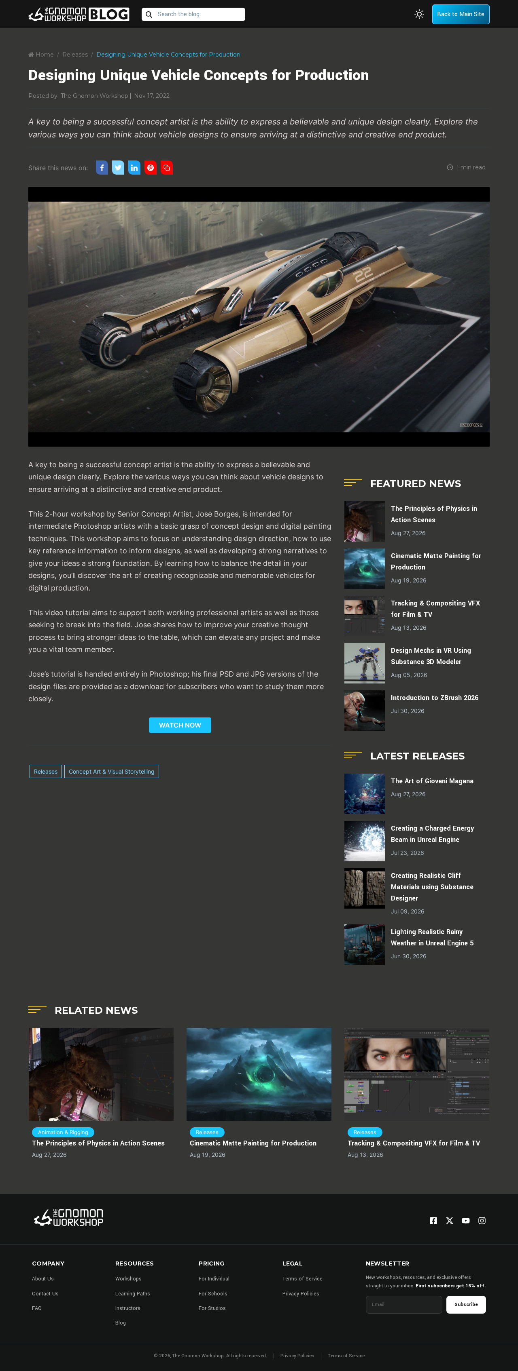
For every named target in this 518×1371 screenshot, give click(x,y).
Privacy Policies (300, 1293)
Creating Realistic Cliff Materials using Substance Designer (432, 887)
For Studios (212, 1308)
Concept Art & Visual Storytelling (112, 771)
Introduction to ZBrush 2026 (434, 697)
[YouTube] (466, 1221)
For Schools (213, 1293)
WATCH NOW (180, 725)
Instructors (127, 1308)
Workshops (128, 1278)
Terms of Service (302, 1278)
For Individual (214, 1278)
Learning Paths (132, 1293)
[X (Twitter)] (450, 1221)
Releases (75, 54)
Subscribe (466, 1304)
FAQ (37, 1308)
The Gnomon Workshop (94, 95)
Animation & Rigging (63, 1132)
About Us (43, 1278)
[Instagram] (482, 1221)
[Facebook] (433, 1221)
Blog (120, 1323)
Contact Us (45, 1293)
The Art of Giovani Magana (432, 781)
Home (44, 54)
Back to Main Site (460, 14)
